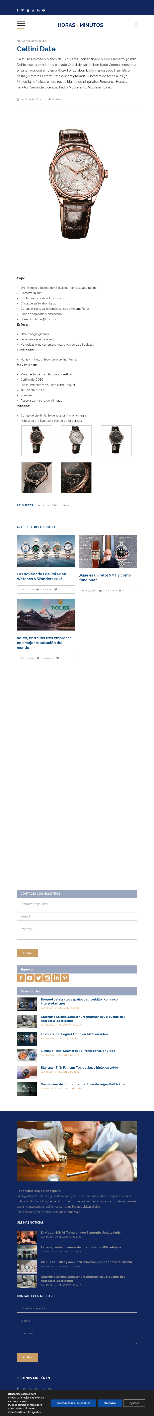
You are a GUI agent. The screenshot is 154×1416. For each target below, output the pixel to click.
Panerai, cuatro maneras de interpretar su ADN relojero (81, 1247)
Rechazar (110, 1403)
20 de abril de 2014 (33, 99)
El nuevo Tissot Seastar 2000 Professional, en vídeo (78, 1050)
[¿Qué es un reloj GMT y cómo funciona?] (108, 551)
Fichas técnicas (27, 41)
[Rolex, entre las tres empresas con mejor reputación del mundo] (46, 615)
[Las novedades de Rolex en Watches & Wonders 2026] (46, 551)
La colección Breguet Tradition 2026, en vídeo (74, 1034)
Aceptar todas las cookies (73, 1403)
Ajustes (134, 1403)
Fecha (41, 505)
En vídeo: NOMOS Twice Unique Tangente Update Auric (81, 1232)
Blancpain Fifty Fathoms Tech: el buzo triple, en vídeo (79, 1067)
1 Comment (46, 589)
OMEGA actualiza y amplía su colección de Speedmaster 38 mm (86, 1262)
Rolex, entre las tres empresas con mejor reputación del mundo (44, 643)
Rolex (42, 41)
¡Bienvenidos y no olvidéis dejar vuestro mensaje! (49, 1211)
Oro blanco (54, 505)
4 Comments (48, 658)
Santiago (57, 99)
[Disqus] (77, 722)
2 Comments (110, 591)
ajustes (36, 1412)
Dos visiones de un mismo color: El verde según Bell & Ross (83, 1084)
